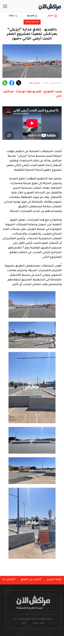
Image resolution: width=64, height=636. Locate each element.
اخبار (50, 15)
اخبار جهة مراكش (32, 22)
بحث (11, 15)
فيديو (30, 15)
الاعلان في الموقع (31, 579)
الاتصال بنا (9, 579)
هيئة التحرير (54, 579)
